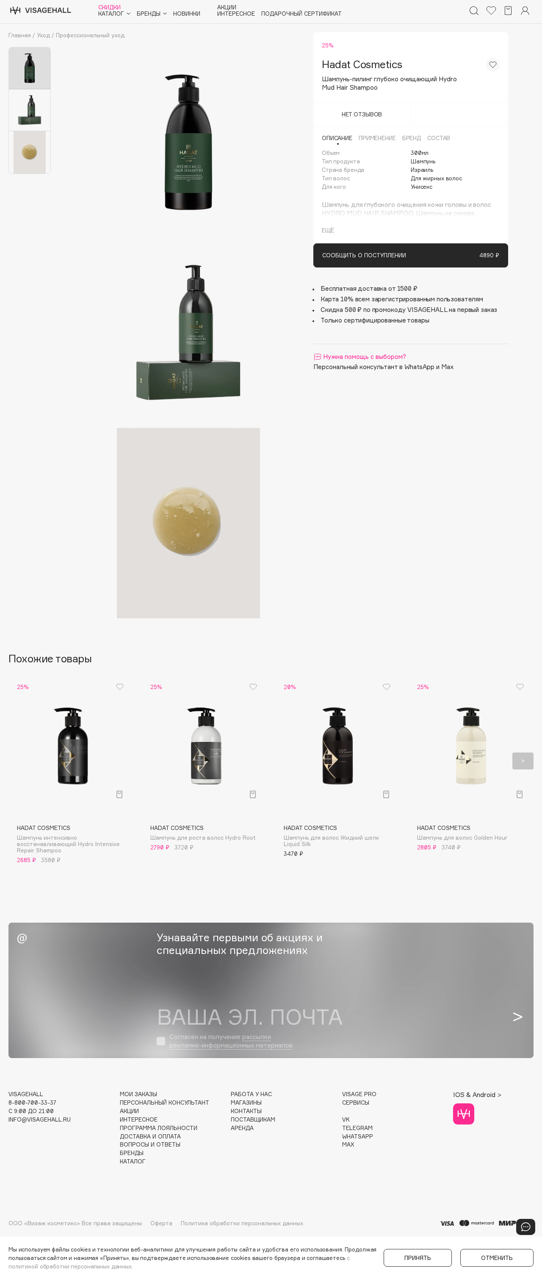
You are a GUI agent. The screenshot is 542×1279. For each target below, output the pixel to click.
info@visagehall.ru (39, 1119)
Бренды (132, 1153)
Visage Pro (359, 1094)
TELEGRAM (357, 1128)
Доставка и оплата (150, 1136)
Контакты (246, 1111)
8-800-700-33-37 (32, 1103)
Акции (226, 7)
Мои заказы (138, 1094)
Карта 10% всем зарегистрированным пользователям (402, 299)
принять (417, 1257)
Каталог (133, 1161)
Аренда (242, 1128)
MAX (348, 1144)
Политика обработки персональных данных (242, 1223)
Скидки (109, 7)
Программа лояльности (158, 1128)
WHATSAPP (357, 1136)
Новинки (186, 14)
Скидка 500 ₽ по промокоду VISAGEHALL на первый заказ (409, 310)
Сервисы (355, 1103)
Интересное (236, 14)
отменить (497, 1257)
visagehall (25, 1094)
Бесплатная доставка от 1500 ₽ (369, 288)
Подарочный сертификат (301, 14)
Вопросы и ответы (150, 1144)
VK (346, 1119)
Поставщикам (253, 1119)
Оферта (161, 1223)
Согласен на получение (231, 1041)
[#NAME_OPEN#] (525, 1227)
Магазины (246, 1103)
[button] (19, 761)
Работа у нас (251, 1094)
